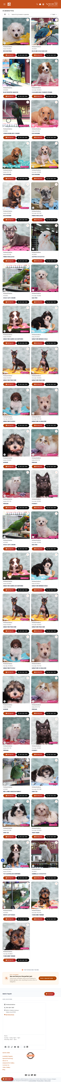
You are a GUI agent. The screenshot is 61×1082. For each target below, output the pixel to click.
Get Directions (9, 1015)
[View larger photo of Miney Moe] (27, 801)
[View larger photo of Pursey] (56, 19)
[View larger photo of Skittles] (56, 842)
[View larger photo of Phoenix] (56, 225)
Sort (53, 14)
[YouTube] (15, 1047)
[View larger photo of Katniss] (56, 390)
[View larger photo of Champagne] (27, 390)
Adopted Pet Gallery (8, 1063)
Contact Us (6, 1065)
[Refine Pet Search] (5, 14)
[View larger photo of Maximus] (27, 348)
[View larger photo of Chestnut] (27, 842)
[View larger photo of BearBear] (27, 431)
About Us (5, 1060)
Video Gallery (6, 1067)
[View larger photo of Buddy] (27, 760)
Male (7, 49)
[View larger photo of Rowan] (56, 431)
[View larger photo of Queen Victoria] (56, 61)
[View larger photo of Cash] (56, 307)
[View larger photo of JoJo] (56, 883)
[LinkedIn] (27, 1047)
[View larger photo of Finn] (27, 19)
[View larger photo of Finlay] (27, 472)
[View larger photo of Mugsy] (27, 143)
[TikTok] (12, 1047)
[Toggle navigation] (4, 4)
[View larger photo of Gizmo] (27, 61)
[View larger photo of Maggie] (27, 924)
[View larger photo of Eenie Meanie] (56, 760)
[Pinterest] (18, 1047)
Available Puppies (8, 1056)
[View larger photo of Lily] (56, 143)
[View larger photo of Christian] (27, 184)
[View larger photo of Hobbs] (27, 225)
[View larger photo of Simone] (56, 472)
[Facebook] (5, 1047)
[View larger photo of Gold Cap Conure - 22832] (27, 266)
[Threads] (24, 1047)
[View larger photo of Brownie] (27, 307)
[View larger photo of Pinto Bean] (56, 102)
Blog (4, 1069)
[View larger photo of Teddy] (27, 102)
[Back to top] (56, 993)
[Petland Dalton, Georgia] (9, 4)
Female (36, 90)
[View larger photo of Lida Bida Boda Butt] (56, 801)
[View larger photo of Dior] (56, 266)
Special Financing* (8, 1058)
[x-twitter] (21, 1047)
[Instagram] (8, 1047)
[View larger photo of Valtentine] (56, 348)
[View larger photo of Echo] (27, 883)
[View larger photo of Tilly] (56, 184)
